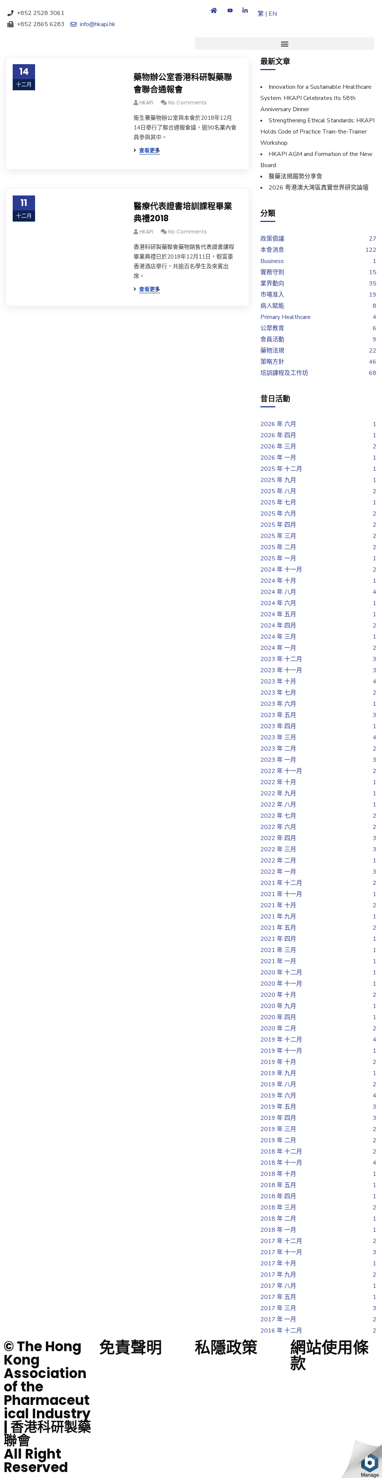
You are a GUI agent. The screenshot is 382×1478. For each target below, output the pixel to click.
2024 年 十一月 (281, 570)
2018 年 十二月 (281, 1151)
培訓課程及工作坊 (284, 373)
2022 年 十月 (278, 782)
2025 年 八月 (278, 491)
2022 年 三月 (278, 849)
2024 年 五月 (278, 614)
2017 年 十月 (278, 1263)
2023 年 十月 (278, 681)
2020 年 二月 (278, 1028)
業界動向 (272, 283)
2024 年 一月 (278, 648)
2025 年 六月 (278, 514)
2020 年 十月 (278, 995)
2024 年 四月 (278, 625)
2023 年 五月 (278, 715)
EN (273, 14)
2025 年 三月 (278, 536)
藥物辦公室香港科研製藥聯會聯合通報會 (183, 83)
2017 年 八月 (278, 1286)
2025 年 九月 (278, 480)
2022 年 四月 (278, 838)
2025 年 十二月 (281, 469)
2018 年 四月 (278, 1196)
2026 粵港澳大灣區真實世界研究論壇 (319, 188)
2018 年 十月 (278, 1174)
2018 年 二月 (278, 1219)
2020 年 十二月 (281, 972)
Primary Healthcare (285, 317)
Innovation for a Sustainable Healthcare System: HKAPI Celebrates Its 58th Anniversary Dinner (316, 98)
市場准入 (272, 295)
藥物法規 (272, 351)
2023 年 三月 (278, 737)
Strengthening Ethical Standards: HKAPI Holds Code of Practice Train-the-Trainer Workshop (317, 131)
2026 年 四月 (278, 435)
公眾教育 (272, 328)
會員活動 (272, 339)
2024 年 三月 (278, 637)
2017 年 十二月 (281, 1241)
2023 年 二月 (278, 749)
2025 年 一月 (278, 558)
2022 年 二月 (278, 861)
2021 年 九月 (278, 916)
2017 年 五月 (278, 1297)
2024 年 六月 (278, 603)
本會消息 (272, 250)
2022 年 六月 (278, 827)
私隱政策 (226, 1348)
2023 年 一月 (278, 760)
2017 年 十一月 (281, 1252)
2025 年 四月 (278, 525)
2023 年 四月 (278, 726)
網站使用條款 (329, 1355)
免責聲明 (130, 1348)
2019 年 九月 (278, 1073)
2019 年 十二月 (281, 1040)
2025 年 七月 (278, 502)
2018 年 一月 (278, 1230)
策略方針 (272, 362)
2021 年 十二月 (281, 883)
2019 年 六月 (278, 1096)
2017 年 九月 (278, 1275)
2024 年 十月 (278, 581)
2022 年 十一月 (281, 771)
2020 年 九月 (278, 1006)
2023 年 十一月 (281, 670)
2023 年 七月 (278, 693)
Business (272, 261)
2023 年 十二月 (281, 659)
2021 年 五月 (278, 928)
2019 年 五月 (278, 1107)
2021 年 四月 (278, 939)
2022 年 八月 (278, 805)
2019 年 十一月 (281, 1051)
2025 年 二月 (278, 547)
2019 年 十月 (278, 1062)
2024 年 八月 (278, 592)
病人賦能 (272, 306)
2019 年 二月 (278, 1140)
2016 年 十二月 (281, 1331)
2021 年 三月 (278, 950)
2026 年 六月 (278, 424)
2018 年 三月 (278, 1207)
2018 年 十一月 (281, 1163)
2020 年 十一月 (281, 984)
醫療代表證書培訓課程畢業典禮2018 (183, 212)
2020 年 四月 (278, 1017)
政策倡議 (272, 239)
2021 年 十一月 (281, 894)
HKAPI (146, 102)
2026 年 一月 (278, 458)
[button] (285, 43)
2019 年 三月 (278, 1129)
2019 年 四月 (278, 1118)
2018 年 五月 (278, 1185)
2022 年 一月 (278, 872)
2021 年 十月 (278, 905)
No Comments (187, 102)
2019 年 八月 (278, 1084)
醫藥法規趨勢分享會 (295, 176)
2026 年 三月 (278, 446)
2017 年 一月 (278, 1319)
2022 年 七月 (278, 816)
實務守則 (272, 272)
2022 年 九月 (278, 793)
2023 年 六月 (278, 704)
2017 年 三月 (278, 1308)
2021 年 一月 (278, 961)
